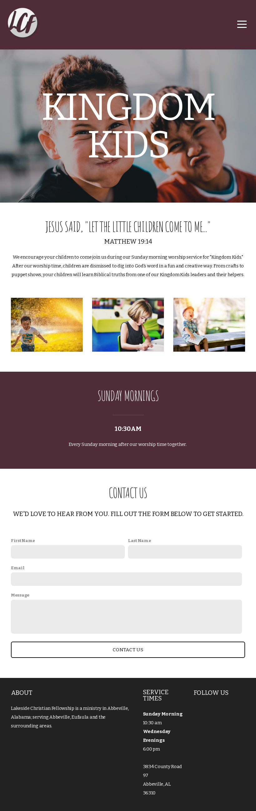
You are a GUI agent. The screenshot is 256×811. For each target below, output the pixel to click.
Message (20, 595)
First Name (23, 540)
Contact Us (128, 650)
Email (18, 568)
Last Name (139, 540)
